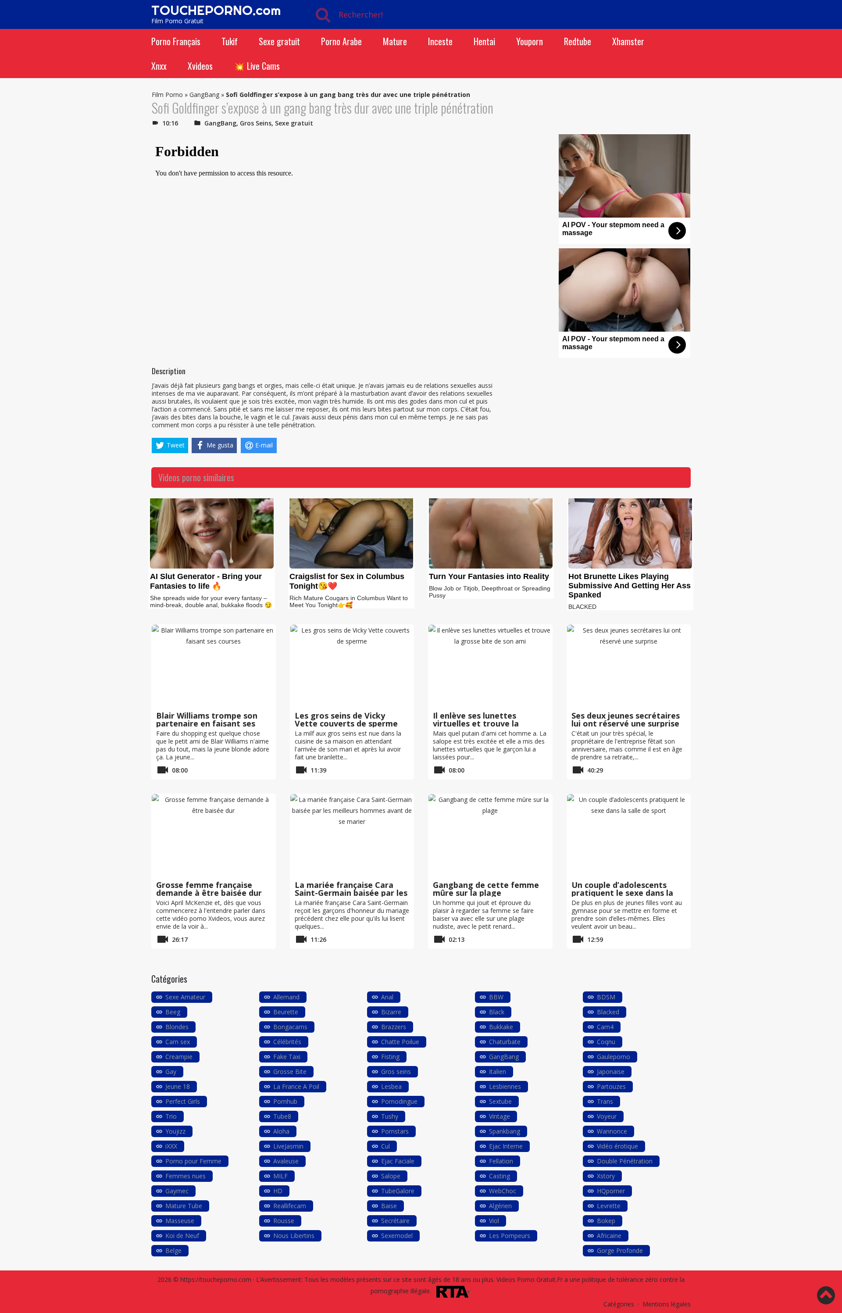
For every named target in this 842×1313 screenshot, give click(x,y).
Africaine (609, 1235)
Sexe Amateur (185, 997)
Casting (499, 1176)
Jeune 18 (177, 1086)
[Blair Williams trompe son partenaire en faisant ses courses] (213, 666)
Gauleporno (613, 1056)
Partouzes (611, 1086)
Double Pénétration (625, 1161)
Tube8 (282, 1116)
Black (496, 1012)
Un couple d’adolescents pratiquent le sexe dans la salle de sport (622, 893)
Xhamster (628, 41)
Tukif (229, 41)
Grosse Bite (290, 1071)
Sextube (500, 1101)
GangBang (204, 94)
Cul (385, 1146)
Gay (170, 1071)
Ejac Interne (506, 1146)
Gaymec (177, 1191)
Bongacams (290, 1027)
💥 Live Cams (257, 65)
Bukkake (501, 1027)
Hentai (484, 41)
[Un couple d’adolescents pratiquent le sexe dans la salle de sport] (629, 835)
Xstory (606, 1176)
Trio (171, 1116)
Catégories (618, 1304)
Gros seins (396, 1071)
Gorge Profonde (620, 1250)
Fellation (501, 1161)
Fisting (390, 1056)
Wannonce (612, 1131)
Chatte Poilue (400, 1042)
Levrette (609, 1206)
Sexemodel (397, 1235)
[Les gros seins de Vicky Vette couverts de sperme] (352, 666)
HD (277, 1191)
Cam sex (177, 1042)
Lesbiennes (505, 1086)
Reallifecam (289, 1206)
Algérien (500, 1206)
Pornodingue (399, 1101)
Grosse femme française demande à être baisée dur (209, 889)
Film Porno (167, 94)
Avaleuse (286, 1161)
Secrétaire (395, 1220)
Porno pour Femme (193, 1161)
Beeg (172, 1012)
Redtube (577, 41)
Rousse (283, 1220)
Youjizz (175, 1131)
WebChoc (502, 1191)
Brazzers (393, 1027)
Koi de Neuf (182, 1235)
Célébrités (287, 1042)
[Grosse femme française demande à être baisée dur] (213, 835)
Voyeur (607, 1116)
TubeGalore (397, 1191)
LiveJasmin (288, 1146)
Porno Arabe (341, 41)
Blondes (177, 1027)
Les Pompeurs (509, 1235)
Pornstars (395, 1131)
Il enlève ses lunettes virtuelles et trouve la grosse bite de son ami (477, 723)
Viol (494, 1220)
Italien (497, 1071)
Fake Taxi (286, 1056)
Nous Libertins (293, 1235)
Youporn (529, 41)
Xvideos (200, 65)
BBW (496, 997)
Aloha (281, 1131)
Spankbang (504, 1131)
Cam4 (605, 1027)
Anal (387, 997)
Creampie (179, 1056)
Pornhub (285, 1101)
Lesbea (391, 1086)
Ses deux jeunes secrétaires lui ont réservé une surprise (625, 719)
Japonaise (610, 1071)
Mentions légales (666, 1304)
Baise (389, 1206)
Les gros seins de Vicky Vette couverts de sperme (346, 719)
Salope (390, 1176)
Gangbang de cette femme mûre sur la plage (486, 889)
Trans (605, 1101)
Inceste (440, 41)
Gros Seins (255, 123)
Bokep (606, 1220)
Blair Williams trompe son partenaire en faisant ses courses (206, 723)
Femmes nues (185, 1176)
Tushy (389, 1116)
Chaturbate (505, 1042)
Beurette (285, 1012)
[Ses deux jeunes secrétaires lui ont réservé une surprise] (629, 666)
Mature (395, 41)
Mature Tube (183, 1206)
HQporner (611, 1191)
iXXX (171, 1146)
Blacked (608, 1012)
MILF (280, 1176)
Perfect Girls (182, 1101)
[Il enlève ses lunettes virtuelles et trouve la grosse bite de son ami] (490, 666)
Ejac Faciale (397, 1161)
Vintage (499, 1116)
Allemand (286, 997)
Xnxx (159, 65)
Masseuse (179, 1220)
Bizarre (391, 1012)
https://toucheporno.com (215, 1279)
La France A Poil (296, 1086)
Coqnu (606, 1042)
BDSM (606, 997)
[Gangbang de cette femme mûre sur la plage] (490, 835)
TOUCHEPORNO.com (216, 10)
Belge (173, 1250)
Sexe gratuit (279, 41)
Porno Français (175, 41)
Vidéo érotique (617, 1146)
